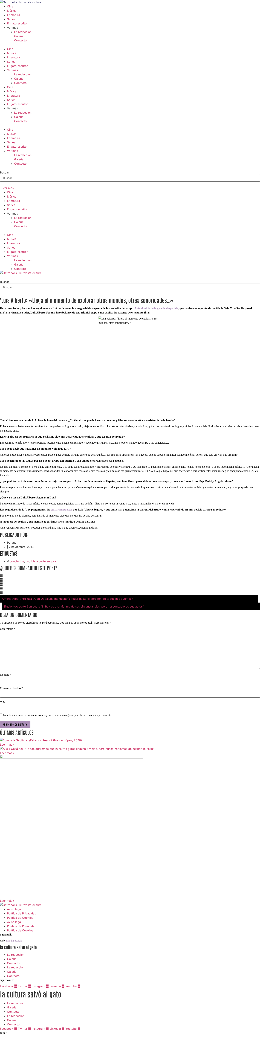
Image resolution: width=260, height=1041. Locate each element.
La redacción (22, 32)
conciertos (17, 561)
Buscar (4, 172)
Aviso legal (14, 909)
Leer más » (7, 744)
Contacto (20, 40)
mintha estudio (14, 940)
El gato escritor (17, 23)
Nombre (5, 674)
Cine (10, 6)
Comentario (7, 629)
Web (2, 701)
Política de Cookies (20, 917)
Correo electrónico (11, 688)
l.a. (27, 561)
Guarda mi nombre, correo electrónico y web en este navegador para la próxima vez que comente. (57, 715)
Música (11, 10)
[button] (130, 44)
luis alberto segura (43, 561)
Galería (19, 36)
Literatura (13, 15)
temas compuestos (61, 509)
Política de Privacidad (21, 913)
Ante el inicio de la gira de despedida (156, 308)
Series (11, 19)
